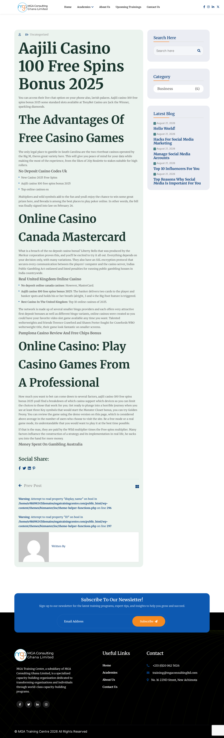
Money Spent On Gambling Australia (50, 444)
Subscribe (146, 621)
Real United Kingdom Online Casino (50, 279)
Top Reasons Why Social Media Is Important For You (177, 181)
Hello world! (164, 128)
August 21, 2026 (165, 123)
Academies (83, 7)
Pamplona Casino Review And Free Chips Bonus (60, 333)
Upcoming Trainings (128, 7)
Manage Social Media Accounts (171, 156)
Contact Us (153, 7)
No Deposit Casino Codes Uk (43, 171)
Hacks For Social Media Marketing (173, 141)
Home (68, 7)
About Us (104, 7)
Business (178, 88)
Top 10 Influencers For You (176, 168)
